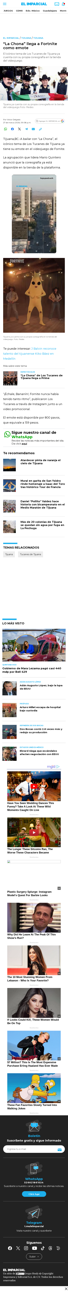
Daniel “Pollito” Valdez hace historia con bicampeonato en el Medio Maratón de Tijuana (43, 504)
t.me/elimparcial (34, 1226)
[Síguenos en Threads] (50, 1248)
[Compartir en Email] (33, 129)
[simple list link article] (34, 646)
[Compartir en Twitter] (19, 129)
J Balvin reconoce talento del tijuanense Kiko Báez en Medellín (29, 353)
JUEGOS (8, 10)
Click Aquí (34, 1194)
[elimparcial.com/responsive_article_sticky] (66, 1289)
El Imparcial (11, 38)
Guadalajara (50, 10)
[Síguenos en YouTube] (34, 1248)
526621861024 (34, 1182)
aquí (24, 443)
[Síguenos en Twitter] (18, 1248)
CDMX (19, 10)
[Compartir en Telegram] (26, 129)
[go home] (34, 1270)
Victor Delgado (13, 119)
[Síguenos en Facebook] (10, 1248)
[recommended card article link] (10, 378)
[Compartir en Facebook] (12, 129)
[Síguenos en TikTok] (42, 1248)
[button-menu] (4, 4)
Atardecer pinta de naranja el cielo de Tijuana (41, 462)
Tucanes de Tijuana (30, 554)
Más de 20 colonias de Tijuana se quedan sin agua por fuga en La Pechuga (42, 525)
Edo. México (33, 10)
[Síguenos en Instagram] (26, 1248)
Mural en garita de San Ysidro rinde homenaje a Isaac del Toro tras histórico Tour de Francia (43, 484)
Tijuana (26, 38)
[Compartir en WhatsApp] (5, 129)
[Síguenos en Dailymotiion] (58, 1248)
